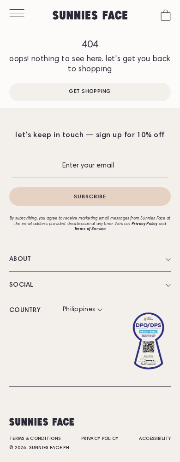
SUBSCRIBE (90, 196)
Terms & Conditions (34, 439)
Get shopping (90, 91)
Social (21, 285)
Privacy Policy (99, 439)
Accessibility (155, 439)
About (20, 259)
